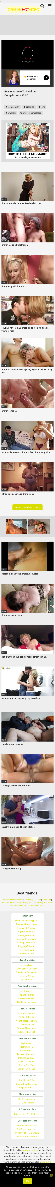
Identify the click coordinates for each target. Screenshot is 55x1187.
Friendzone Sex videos (26, 972)
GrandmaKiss (26, 1050)
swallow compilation (32, 113)
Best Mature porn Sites (11, 902)
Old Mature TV (26, 1047)
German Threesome (26, 1028)
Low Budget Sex (26, 1024)
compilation (13, 107)
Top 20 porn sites (26, 995)
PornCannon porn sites (26, 1125)
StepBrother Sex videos (26, 1084)
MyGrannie (26, 1043)
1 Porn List (46, 900)
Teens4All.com (26, 965)
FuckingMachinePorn (26, 942)
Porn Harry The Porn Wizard (26, 1133)
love (43, 107)
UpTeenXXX (26, 980)
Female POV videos (26, 928)
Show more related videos (27, 507)
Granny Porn (27, 902)
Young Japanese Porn (26, 1021)
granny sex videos (29, 1150)
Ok (27, 1181)
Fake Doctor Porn (26, 953)
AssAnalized (26, 991)
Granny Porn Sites (37, 905)
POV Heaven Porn (26, 1013)
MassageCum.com (26, 935)
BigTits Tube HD (26, 1017)
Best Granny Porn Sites (19, 905)
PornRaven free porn (26, 1129)
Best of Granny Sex (26, 1061)
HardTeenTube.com (26, 1002)
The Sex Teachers (26, 1099)
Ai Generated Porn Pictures (26, 1114)
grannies (30, 107)
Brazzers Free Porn (26, 998)
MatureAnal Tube (26, 1058)
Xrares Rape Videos (32, 900)
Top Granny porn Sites (43, 902)
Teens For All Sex (26, 976)
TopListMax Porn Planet (26, 1136)
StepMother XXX (26, 1080)
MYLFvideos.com (26, 1103)
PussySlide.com (26, 950)
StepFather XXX (26, 1088)
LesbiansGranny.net (26, 1054)
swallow (12, 113)
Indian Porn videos (26, 1032)
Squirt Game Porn (26, 931)
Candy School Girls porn (26, 969)
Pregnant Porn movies (26, 924)
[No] (51, 1175)
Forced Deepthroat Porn (13, 900)
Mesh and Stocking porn (26, 921)
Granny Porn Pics (26, 1065)
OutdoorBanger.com (26, 939)
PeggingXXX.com (26, 946)
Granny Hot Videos (26, 1069)
